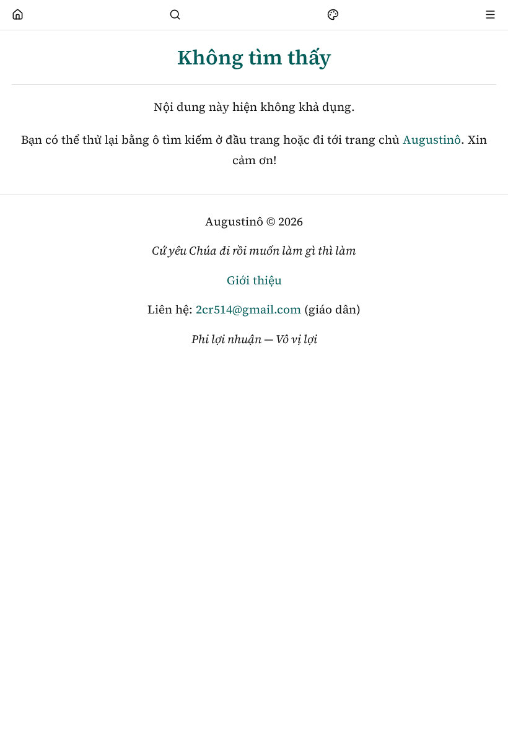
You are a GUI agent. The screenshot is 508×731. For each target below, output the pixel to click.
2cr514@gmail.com (248, 309)
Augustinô (432, 139)
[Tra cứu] (175, 15)
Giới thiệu (254, 280)
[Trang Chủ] (18, 15)
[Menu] (490, 15)
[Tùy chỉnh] (332, 15)
